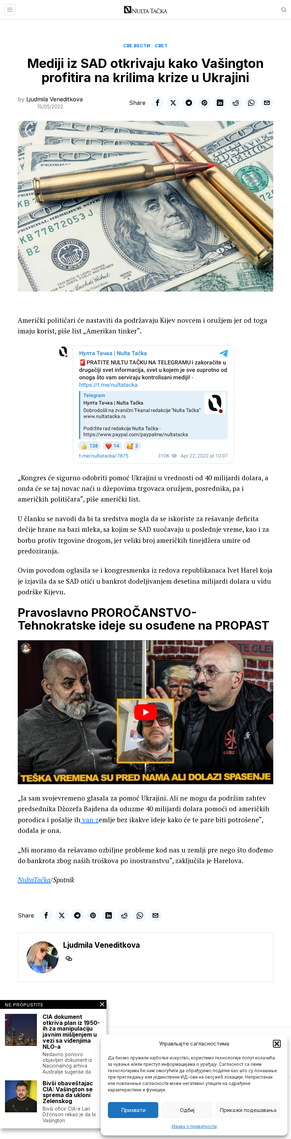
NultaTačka (34, 879)
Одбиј (187, 1110)
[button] (276, 1043)
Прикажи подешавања (248, 1110)
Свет (161, 45)
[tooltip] (157, 102)
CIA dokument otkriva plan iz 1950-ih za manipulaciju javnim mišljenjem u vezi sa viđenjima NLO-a (71, 1032)
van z (90, 819)
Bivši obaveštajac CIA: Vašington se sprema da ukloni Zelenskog (68, 1092)
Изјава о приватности (194, 1126)
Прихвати (133, 1110)
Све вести (136, 45)
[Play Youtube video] (145, 712)
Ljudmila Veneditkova (54, 99)
